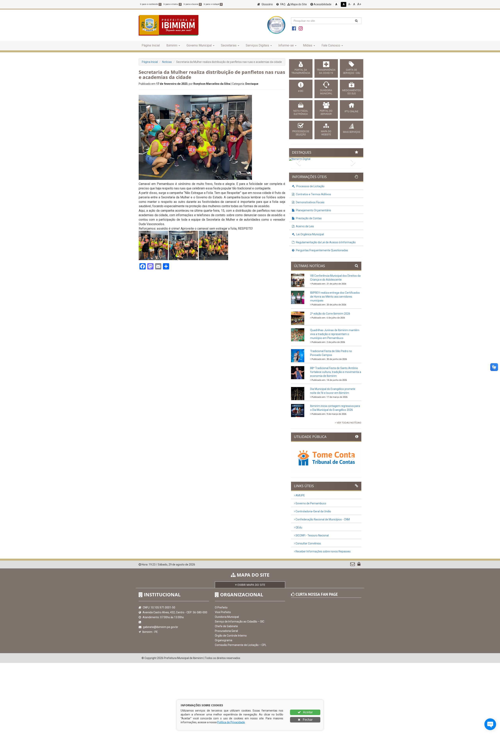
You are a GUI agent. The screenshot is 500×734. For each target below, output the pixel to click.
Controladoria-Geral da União (313, 511)
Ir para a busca (192, 4)
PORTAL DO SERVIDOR (326, 112)
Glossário (267, 4)
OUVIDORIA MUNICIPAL (326, 92)
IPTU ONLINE (351, 111)
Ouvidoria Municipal (227, 616)
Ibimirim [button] (171, 45)
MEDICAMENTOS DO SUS (351, 92)
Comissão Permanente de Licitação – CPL (240, 645)
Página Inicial (151, 45)
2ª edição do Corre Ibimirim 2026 (330, 313)
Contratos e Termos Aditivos (313, 194)
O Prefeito (221, 607)
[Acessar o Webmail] (352, 564)
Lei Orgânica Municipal (310, 234)
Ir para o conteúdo (150, 4)
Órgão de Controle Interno (231, 635)
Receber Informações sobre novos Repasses (323, 551)
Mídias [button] (307, 45)
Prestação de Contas (308, 218)
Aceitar (307, 712)
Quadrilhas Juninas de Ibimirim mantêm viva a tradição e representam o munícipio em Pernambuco (334, 334)
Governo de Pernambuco (310, 503)
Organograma (223, 640)
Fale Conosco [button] (330, 45)
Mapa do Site (298, 4)
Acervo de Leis (304, 226)
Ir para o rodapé (213, 4)
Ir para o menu (172, 4)
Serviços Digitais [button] (257, 45)
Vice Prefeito (223, 612)
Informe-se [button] (286, 45)
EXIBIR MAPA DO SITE (251, 585)
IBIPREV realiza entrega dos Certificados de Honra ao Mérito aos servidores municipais (335, 296)
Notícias (167, 61)
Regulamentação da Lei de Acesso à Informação (325, 242)
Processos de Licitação (310, 186)
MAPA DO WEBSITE (326, 133)
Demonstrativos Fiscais (309, 202)
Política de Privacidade (231, 722)
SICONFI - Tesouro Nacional (312, 535)
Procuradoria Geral (226, 630)
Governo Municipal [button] (199, 45)
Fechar (307, 719)
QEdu (298, 527)
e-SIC (300, 91)
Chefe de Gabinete (226, 626)
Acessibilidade (322, 4)
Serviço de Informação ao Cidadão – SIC (239, 621)
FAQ (282, 4)
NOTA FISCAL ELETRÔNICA (300, 112)
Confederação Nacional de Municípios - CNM (322, 519)
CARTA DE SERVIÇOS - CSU (351, 71)
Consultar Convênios (308, 543)
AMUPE (300, 495)
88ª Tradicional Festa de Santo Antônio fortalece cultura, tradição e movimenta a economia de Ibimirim (335, 372)
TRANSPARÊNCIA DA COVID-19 (326, 71)
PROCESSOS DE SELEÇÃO (300, 133)
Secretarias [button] (229, 45)
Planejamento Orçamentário (313, 210)
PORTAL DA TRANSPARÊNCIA (300, 71)
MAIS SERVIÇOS (351, 132)
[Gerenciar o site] (358, 564)
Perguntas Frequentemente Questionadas (321, 250)
